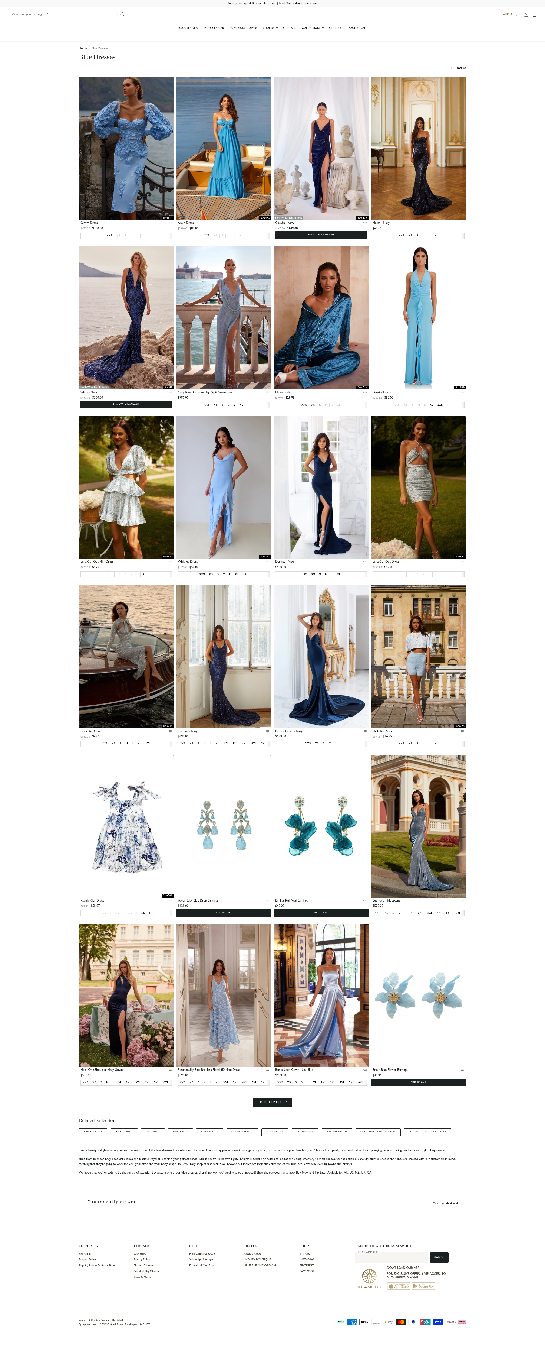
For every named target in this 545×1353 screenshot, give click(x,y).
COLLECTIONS (312, 28)
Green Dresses (305, 1132)
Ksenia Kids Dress (92, 901)
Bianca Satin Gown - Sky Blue (294, 1070)
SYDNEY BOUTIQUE (257, 1259)
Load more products (273, 1102)
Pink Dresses (180, 1132)
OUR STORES (252, 1254)
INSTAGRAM (307, 1259)
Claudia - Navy (284, 223)
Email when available (321, 235)
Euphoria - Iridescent (386, 901)
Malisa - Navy (381, 223)
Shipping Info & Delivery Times (97, 1265)
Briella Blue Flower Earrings (390, 1070)
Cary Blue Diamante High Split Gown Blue (205, 392)
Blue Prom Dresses (242, 1132)
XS (118, 235)
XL (144, 235)
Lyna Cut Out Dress (386, 562)
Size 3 (132, 913)
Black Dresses (209, 1132)
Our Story (140, 1254)
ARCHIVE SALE (358, 28)
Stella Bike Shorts (384, 731)
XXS (397, 404)
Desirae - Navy (284, 562)
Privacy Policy (142, 1259)
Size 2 (119, 913)
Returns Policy (87, 1259)
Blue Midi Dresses (337, 1132)
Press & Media (142, 1277)
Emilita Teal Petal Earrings (291, 901)
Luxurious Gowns (243, 28)
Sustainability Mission (146, 1271)
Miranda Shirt (284, 392)
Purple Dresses (124, 1132)
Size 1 (106, 913)
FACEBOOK (307, 1271)
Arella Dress (186, 223)
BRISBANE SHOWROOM (260, 1265)
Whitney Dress (188, 562)
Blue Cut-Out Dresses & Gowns (427, 1132)
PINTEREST (307, 1265)
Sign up (439, 1257)
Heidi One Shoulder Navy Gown (101, 1070)
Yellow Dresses (93, 1132)
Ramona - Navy (188, 731)
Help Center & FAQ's (202, 1254)
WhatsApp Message (201, 1259)
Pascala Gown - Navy (289, 731)
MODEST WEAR (214, 28)
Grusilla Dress (382, 392)
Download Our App (201, 1265)
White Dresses (274, 1132)
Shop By (269, 28)
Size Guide (85, 1254)
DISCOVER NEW (188, 28)
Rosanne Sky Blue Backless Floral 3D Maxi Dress (209, 1070)
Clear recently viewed (445, 1203)
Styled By (336, 28)
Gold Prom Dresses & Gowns (378, 1132)
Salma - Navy (88, 392)
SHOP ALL (289, 28)
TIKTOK (305, 1254)
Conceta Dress (90, 731)
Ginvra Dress (89, 223)
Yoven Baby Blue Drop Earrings (198, 901)
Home (83, 49)
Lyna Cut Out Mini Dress (96, 562)
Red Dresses (153, 1132)
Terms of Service (144, 1265)
